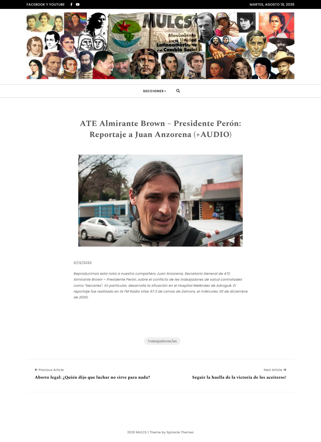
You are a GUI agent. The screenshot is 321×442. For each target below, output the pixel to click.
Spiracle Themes (180, 432)
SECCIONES (153, 91)
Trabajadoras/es (162, 341)
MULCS (141, 432)
